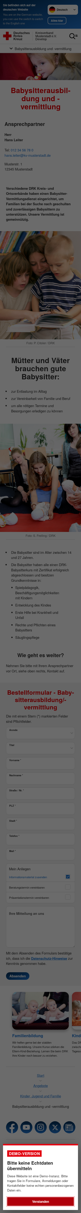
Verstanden (40, 1201)
